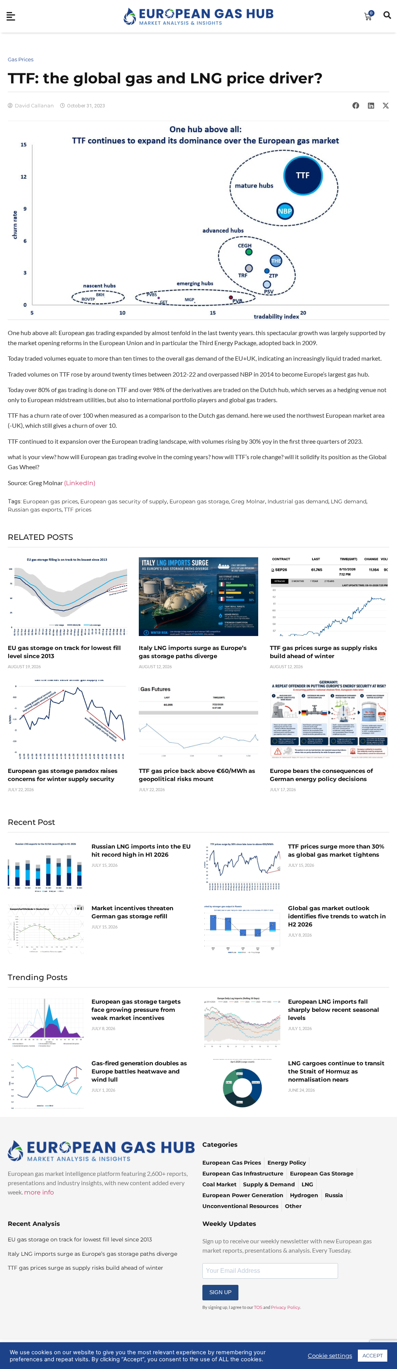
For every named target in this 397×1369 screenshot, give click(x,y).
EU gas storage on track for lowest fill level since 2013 (80, 1239)
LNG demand (348, 501)
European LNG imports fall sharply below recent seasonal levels (333, 1010)
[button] (356, 105)
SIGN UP (220, 1292)
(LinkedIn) (79, 483)
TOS (258, 1307)
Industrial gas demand (298, 501)
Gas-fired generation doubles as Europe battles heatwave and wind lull (139, 1071)
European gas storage (199, 501)
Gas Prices (20, 59)
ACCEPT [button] (372, 1355)
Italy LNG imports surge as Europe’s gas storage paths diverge (92, 1253)
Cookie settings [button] (330, 1355)
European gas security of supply (123, 501)
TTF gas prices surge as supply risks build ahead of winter (85, 1267)
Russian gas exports (35, 509)
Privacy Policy (285, 1307)
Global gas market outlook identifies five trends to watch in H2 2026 (337, 916)
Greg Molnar (248, 501)
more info (39, 1192)
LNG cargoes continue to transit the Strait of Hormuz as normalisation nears (336, 1071)
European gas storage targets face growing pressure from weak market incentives (136, 1010)
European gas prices (50, 501)
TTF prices (77, 509)
